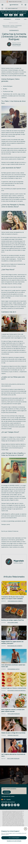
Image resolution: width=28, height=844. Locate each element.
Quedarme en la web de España (14, 840)
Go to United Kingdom (14, 837)
